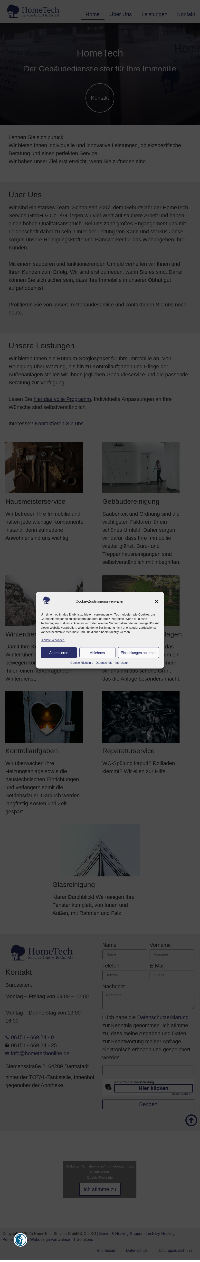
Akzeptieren (58, 652)
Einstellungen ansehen (138, 652)
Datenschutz (104, 662)
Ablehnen (97, 652)
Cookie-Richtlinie (81, 662)
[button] (156, 601)
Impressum (122, 662)
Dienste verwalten (53, 640)
